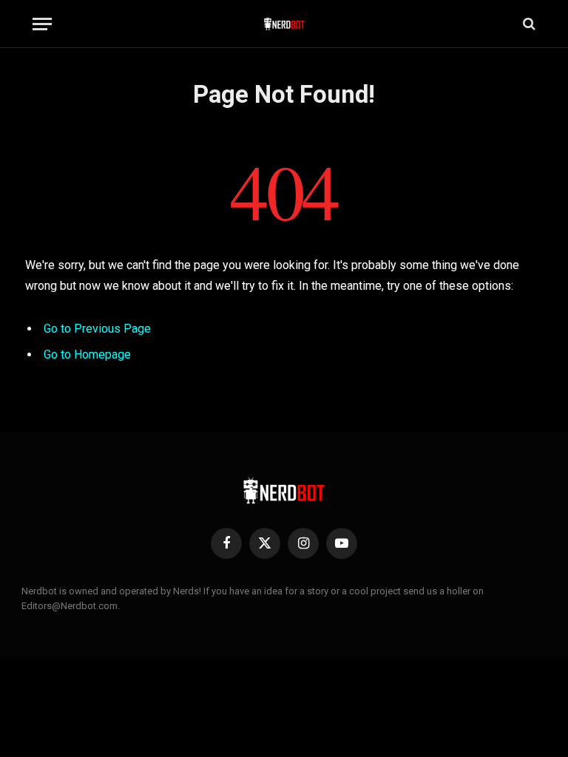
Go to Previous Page (97, 329)
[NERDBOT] (284, 23)
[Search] (527, 24)
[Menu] (42, 24)
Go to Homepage (87, 354)
